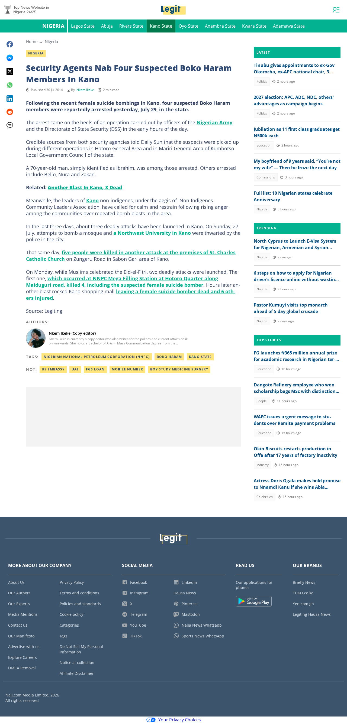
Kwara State (254, 26)
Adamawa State (289, 26)
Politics (261, 81)
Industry (262, 465)
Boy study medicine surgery (179, 369)
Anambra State (220, 26)
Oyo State (188, 26)
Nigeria (53, 26)
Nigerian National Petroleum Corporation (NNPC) (97, 356)
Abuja (107, 26)
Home (31, 41)
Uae (75, 369)
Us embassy (53, 369)
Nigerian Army (214, 122)
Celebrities (264, 496)
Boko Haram (169, 356)
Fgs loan (95, 369)
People (261, 401)
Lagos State (83, 26)
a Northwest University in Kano (152, 233)
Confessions (265, 177)
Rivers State (131, 26)
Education (263, 145)
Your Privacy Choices (179, 720)
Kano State (161, 26)
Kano (92, 200)
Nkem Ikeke (85, 89)
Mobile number (127, 369)
